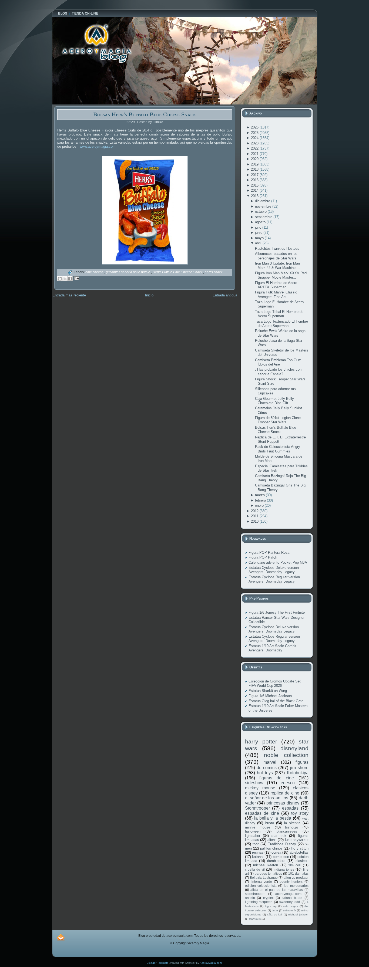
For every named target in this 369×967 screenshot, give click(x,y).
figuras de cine (276, 778)
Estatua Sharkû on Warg (268, 691)
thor (256, 844)
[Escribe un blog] (59, 278)
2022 (255, 148)
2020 (255, 159)
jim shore (299, 767)
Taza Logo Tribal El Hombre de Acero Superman (279, 314)
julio (258, 227)
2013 (255, 196)
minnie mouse (257, 827)
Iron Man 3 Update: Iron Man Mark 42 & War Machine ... (277, 265)
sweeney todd (289, 902)
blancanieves (287, 831)
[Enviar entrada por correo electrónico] (76, 278)
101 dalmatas (298, 873)
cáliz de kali (274, 914)
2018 (255, 169)
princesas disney (282, 803)
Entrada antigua (225, 295)
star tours (255, 918)
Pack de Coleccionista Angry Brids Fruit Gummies (277, 449)
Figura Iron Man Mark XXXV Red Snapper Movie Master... (281, 275)
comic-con (281, 857)
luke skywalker (296, 840)
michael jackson (298, 914)
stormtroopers (255, 893)
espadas (290, 808)
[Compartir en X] (65, 278)
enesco (288, 782)
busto (269, 823)
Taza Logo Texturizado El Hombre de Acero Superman (281, 323)
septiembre (264, 217)
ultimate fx (289, 910)
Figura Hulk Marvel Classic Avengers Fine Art (276, 294)
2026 (255, 127)
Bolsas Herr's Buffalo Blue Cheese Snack (144, 114)
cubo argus (290, 906)
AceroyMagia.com (211, 962)
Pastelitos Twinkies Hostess (277, 248)
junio (259, 233)
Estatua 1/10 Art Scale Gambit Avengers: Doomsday (272, 648)
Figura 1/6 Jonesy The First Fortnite (277, 612)
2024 (255, 138)
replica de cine (284, 793)
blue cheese (94, 272)
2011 (255, 516)
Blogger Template (158, 962)
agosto (261, 222)
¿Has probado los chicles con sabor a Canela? (278, 371)
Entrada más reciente (69, 295)
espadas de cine (262, 813)
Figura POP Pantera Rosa (269, 552)
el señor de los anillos (266, 798)
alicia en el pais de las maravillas (276, 889)
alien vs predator (296, 877)
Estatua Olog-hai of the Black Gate (276, 701)
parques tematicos (268, 873)
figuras (302, 762)
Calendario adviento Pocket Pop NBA (278, 562)
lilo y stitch (299, 848)
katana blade (292, 898)
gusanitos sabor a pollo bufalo (128, 272)
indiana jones (284, 869)
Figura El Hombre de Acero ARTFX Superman (276, 285)
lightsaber (252, 836)
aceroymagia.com (288, 893)
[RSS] (60, 937)
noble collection (286, 755)
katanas (258, 857)
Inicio (149, 295)
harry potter (261, 741)
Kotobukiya (297, 772)
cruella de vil (255, 869)
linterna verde (261, 881)
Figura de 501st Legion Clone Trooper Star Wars (278, 420)
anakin (250, 898)
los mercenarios (296, 885)
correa (276, 852)
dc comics (267, 767)
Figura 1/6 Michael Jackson (270, 696)
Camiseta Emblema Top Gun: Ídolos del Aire (278, 362)
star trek (278, 836)
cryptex (268, 898)
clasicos (302, 861)
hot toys (265, 772)
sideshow (254, 782)
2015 (255, 185)
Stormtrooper (257, 808)
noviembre (263, 206)
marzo (260, 495)
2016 (255, 180)
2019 (255, 164)
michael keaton (265, 865)
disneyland (294, 748)
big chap (271, 906)
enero (260, 505)
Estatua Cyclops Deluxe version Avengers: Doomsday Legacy (274, 570)
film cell (295, 865)
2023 (255, 143)
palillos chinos (271, 848)
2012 (255, 511)
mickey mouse (260, 788)
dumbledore (276, 861)
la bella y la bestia (272, 818)
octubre (261, 211)
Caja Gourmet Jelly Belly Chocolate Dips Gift (274, 401)
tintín (275, 910)
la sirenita (292, 823)
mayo (260, 238)
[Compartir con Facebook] (70, 278)
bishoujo (291, 827)
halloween (252, 831)
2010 (255, 521)
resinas (257, 852)
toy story (299, 813)
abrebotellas (299, 852)
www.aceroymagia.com (98, 146)
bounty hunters (291, 881)
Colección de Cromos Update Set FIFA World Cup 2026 (275, 683)
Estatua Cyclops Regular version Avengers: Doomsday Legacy (274, 579)
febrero (261, 500)
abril (259, 243)
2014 (255, 190)
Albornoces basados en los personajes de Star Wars (276, 256)
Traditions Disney (282, 844)
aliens (272, 840)
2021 (255, 154)
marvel (269, 762)
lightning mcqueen (259, 902)
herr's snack (213, 272)
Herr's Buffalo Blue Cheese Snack (178, 272)
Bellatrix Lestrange (264, 877)
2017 (255, 175)
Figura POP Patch (263, 557)
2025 (255, 133)
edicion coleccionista (261, 885)
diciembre (263, 201)
